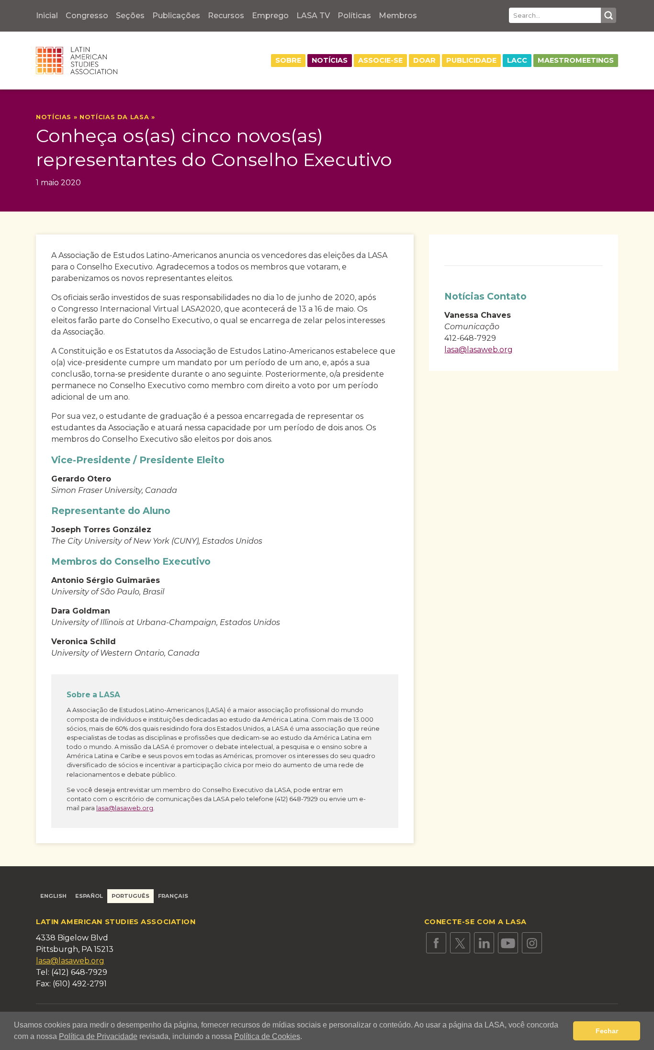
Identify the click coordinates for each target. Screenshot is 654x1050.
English (53, 896)
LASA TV (313, 15)
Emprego (270, 15)
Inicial (47, 15)
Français (173, 896)
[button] (305, 1037)
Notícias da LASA (114, 117)
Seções (130, 15)
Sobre (288, 60)
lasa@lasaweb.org (124, 808)
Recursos (226, 15)
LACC (517, 60)
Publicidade (471, 60)
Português (130, 896)
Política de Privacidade (98, 1036)
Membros (398, 15)
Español (89, 896)
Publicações (176, 15)
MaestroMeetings (576, 60)
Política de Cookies (267, 1036)
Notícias (330, 60)
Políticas (354, 15)
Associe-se (380, 60)
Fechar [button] (607, 1031)
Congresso (87, 15)
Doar (424, 60)
